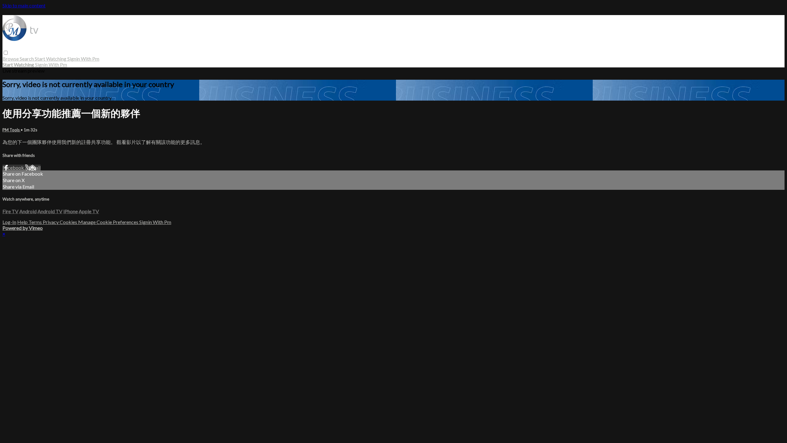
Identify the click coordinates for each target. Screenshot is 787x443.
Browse (11, 59)
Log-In (9, 222)
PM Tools (11, 129)
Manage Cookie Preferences (108, 222)
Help (23, 222)
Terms (36, 222)
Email (35, 167)
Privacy (51, 222)
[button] (6, 53)
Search (27, 59)
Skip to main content (23, 5)
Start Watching (51, 59)
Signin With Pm (83, 59)
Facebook (13, 167)
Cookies (69, 222)
